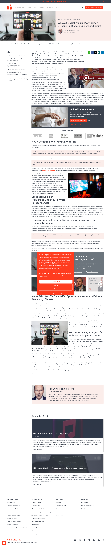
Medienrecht (19, 44)
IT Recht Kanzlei (36, 502)
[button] (89, 52)
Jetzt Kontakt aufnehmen (78, 120)
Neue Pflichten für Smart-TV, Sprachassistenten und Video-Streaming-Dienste (17, 74)
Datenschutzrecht (36, 527)
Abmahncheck (11, 502)
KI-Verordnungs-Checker (14, 521)
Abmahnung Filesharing (38, 509)
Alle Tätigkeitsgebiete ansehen (40, 534)
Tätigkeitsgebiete (20, 7)
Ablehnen (56, 285)
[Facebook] (84, 540)
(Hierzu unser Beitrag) (48, 170)
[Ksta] (64, 135)
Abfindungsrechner (12, 518)
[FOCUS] (77, 135)
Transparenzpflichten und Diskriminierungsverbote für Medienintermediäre (13, 65)
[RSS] (103, 540)
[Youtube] (95, 135)
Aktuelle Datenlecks (12, 524)
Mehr (56, 289)
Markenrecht (35, 531)
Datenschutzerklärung (87, 505)
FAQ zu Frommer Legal (13, 515)
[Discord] (99, 540)
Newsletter (59, 515)
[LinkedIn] (94, 540)
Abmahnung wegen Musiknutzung (41, 512)
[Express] (51, 135)
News (29, 7)
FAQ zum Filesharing (12, 512)
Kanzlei (35, 7)
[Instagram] (80, 540)
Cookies (83, 509)
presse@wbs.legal (77, 272)
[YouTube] (75, 540)
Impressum (84, 502)
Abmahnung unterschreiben (39, 515)
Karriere (41, 7)
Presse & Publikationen (52, 7)
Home (8, 44)
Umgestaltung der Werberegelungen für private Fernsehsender (16, 59)
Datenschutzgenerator (13, 505)
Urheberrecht (35, 505)
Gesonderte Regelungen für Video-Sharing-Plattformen (17, 79)
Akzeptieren (56, 281)
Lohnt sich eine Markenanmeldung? (17, 527)
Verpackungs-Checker (13, 509)
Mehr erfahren (37, 449)
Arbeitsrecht (35, 524)
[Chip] (37, 135)
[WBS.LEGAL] (10, 7)
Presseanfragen (61, 512)
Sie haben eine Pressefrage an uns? (16, 69)
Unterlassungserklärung (38, 518)
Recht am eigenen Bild (37, 521)
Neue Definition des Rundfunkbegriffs (16, 55)
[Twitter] (89, 540)
